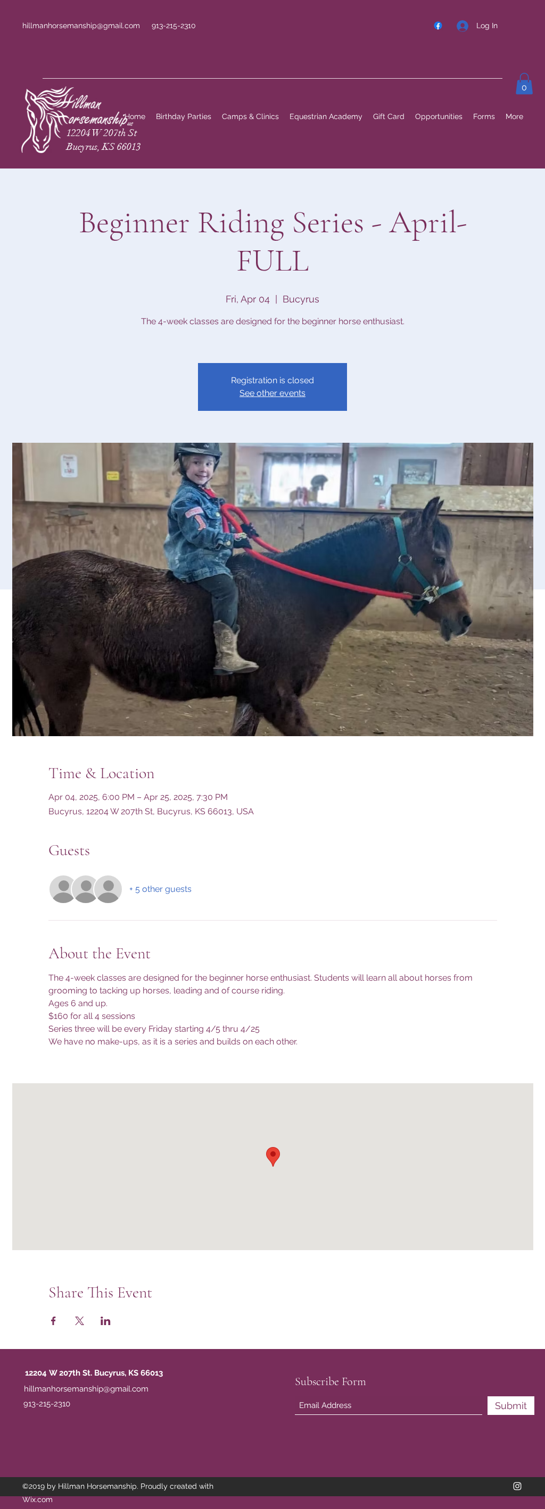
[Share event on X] (80, 1321)
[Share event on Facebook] (53, 1321)
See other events (272, 393)
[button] (524, 84)
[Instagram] (517, 1486)
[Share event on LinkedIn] (106, 1321)
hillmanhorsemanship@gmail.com (81, 25)
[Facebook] (438, 25)
